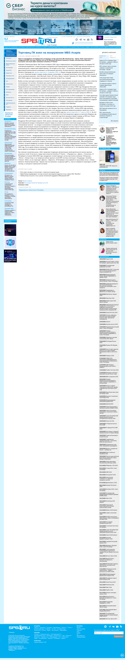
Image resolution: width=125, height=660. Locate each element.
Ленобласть (8, 121)
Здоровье (8, 109)
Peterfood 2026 (110, 584)
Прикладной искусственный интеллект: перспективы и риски (107, 506)
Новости (7, 47)
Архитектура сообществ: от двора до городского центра (106, 479)
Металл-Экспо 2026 (111, 556)
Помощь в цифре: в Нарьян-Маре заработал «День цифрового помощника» (10, 213)
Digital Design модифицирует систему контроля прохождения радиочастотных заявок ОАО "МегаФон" (50, 174)
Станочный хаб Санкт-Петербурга (109, 526)
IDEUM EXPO (109, 404)
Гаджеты (8, 107)
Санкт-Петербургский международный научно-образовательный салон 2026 (109, 531)
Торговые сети (10, 75)
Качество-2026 (110, 421)
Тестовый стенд (74, 47)
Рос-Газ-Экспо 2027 (111, 619)
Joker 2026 (109, 498)
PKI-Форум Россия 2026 (108, 342)
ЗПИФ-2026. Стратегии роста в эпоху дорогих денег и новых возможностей (109, 271)
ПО (7, 81)
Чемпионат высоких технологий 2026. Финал (108, 338)
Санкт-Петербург (81, 628)
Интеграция (9, 67)
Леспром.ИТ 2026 (111, 474)
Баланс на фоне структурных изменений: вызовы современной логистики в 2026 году (109, 387)
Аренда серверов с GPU (40, 642)
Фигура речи (37, 630)
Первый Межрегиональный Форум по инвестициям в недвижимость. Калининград (108, 381)
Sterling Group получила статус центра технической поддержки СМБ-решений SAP (44, 175)
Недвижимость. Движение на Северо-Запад (107, 291)
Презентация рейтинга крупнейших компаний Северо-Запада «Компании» (109, 458)
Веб (63, 635)
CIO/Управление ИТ (10, 103)
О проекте (11, 632)
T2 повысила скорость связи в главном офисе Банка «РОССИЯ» (108, 85)
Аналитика (14, 47)
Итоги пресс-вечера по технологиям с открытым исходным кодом (39, 172)
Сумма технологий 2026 (108, 513)
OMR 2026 (109, 472)
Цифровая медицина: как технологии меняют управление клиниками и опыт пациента (109, 285)
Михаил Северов (31, 56)
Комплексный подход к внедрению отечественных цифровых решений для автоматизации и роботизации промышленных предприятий (109, 307)
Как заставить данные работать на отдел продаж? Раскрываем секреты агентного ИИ (109, 351)
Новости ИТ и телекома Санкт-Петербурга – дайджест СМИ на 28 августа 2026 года (15, 31)
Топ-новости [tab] (113, 56)
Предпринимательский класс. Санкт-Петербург (109, 327)
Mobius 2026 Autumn (111, 510)
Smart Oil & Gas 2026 (111, 312)
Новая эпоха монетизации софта (111, 242)
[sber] (62, 10)
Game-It (108, 321)
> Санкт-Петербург (51, 45)
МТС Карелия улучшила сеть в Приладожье (108, 109)
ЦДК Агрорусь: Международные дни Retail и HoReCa (108, 366)
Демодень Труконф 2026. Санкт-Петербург (108, 546)
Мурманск (8, 163)
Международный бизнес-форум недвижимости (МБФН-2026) (108, 276)
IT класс (44, 47)
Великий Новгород (10, 129)
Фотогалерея (95, 47)
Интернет (9, 58)
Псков (6, 192)
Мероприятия (30, 47)
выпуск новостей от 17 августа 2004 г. (79, 112)
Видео (88, 47)
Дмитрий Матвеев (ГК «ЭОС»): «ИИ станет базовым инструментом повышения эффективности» (112, 222)
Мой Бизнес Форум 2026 (108, 295)
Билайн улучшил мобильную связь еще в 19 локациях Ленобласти (10, 124)
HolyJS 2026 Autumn (111, 535)
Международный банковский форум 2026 (107, 400)
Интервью (22, 47)
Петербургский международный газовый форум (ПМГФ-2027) (109, 615)
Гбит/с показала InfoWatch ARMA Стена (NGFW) (11, 41)
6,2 (6, 38)
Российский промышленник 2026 (106, 522)
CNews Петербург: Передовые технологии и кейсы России (108, 412)
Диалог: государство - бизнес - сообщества (109, 449)
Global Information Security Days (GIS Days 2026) (108, 462)
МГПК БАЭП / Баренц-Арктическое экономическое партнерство (109, 565)
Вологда (7, 182)
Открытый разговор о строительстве (109, 436)
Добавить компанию (109, 52)
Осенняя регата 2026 (112, 324)
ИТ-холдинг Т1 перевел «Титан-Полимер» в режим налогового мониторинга (10, 196)
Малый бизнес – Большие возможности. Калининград (107, 560)
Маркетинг (9, 73)
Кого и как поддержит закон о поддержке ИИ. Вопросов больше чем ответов (110, 43)
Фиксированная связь (10, 64)
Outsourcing (9, 84)
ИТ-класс (102, 126)
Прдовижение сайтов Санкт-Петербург (31, 190)
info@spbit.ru (12, 650)
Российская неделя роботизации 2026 (108, 578)
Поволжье (79, 630)
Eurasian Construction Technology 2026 (109, 397)
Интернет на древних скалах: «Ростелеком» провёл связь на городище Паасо (9, 177)
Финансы (8, 92)
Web (7, 94)
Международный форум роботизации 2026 (107, 575)
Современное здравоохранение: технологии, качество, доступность (108, 441)
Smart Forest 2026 (111, 582)
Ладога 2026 (109, 259)
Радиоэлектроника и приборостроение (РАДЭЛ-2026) (109, 407)
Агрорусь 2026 (110, 355)
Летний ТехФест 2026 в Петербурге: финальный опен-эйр (109, 262)
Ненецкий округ (9, 208)
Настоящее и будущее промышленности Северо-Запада (109, 432)
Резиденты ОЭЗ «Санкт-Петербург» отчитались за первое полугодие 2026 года (107, 104)
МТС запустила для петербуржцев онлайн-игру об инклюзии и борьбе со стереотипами (108, 115)
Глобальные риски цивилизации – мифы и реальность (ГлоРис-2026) (108, 570)
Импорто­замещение (9, 51)
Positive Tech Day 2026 (112, 370)
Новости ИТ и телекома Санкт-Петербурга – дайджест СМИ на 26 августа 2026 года (109, 31)
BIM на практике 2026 (112, 376)
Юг (77, 634)
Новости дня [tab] (102, 56)
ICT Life (54, 628)
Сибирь (78, 633)
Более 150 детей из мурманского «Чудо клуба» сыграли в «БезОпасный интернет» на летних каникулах (10, 168)
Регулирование (10, 89)
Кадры (8, 86)
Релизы (82, 47)
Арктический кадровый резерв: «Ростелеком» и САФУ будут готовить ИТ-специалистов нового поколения (10, 147)
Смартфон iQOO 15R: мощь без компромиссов (108, 166)
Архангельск (8, 142)
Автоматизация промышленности (11, 55)
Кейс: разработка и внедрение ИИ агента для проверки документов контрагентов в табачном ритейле (109, 174)
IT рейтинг (64, 47)
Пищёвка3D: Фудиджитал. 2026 (106, 602)
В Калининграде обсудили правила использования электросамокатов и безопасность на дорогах (10, 158)
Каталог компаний (115, 47)
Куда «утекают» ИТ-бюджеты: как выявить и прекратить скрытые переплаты (38, 31)
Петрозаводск (9, 173)
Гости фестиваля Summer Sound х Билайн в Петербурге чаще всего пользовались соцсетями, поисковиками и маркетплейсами (109, 98)
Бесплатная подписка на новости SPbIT (107, 630)
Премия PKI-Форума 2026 (108, 346)
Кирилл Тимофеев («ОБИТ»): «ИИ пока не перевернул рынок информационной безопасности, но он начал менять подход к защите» (85, 30)
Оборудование (10, 78)
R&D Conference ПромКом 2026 (107, 453)
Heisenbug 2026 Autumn (107, 501)
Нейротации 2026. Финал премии (108, 301)
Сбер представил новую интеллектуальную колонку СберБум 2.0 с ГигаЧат (107, 79)
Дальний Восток (81, 635)
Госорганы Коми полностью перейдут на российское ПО (9, 204)
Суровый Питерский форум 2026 (108, 542)
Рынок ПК (8, 70)
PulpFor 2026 (109, 590)
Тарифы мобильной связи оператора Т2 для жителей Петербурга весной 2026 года (111, 251)
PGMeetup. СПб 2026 (112, 465)
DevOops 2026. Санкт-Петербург (109, 490)
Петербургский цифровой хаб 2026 (107, 266)
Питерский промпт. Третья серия (108, 606)
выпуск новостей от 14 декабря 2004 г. (47, 72)
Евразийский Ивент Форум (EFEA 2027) (108, 610)
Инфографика (104, 47)
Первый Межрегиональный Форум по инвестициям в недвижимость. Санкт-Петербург (108, 332)
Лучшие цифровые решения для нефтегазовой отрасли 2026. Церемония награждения (108, 317)
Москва (78, 627)
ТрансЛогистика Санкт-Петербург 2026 (109, 393)
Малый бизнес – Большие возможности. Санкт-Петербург (108, 598)
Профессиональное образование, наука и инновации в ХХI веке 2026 (109, 518)
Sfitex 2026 (109, 587)
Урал (78, 631)
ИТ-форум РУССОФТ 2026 (109, 428)
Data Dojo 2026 (110, 298)
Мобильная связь (11, 61)
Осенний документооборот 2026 (106, 538)
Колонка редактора (110, 37)
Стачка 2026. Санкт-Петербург (108, 469)
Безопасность (10, 97)
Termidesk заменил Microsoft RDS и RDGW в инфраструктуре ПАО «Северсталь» (109, 179)
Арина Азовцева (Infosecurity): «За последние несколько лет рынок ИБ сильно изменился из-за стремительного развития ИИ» (112, 232)
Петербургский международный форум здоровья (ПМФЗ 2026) (109, 494)
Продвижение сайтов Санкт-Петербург (9, 114)
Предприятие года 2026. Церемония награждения (108, 445)
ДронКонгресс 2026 (111, 482)
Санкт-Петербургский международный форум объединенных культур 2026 (109, 417)
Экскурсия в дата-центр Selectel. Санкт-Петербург (109, 280)
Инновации (9, 100)
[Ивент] (10, 230)
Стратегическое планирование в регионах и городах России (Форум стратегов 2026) (109, 551)
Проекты (38, 47)
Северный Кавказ (81, 637)
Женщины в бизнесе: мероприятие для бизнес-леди (109, 373)
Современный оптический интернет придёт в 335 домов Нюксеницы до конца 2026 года (10, 186)
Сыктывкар (8, 201)
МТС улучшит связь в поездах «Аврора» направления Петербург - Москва (108, 68)
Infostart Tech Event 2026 (108, 486)
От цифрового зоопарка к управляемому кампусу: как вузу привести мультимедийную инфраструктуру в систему (61, 30)
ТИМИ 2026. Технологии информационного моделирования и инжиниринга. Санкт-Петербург (108, 360)
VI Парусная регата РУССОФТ (108, 424)
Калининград (8, 153)
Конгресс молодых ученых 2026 (108, 593)
